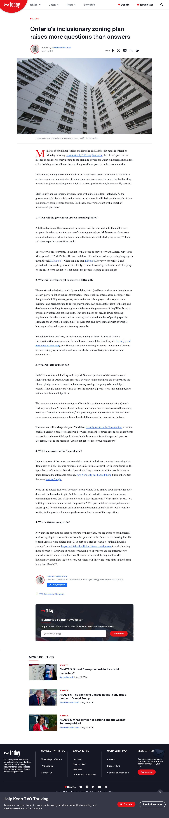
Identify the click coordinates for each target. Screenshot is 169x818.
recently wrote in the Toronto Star (104, 427)
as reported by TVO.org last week (84, 155)
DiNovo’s (90, 260)
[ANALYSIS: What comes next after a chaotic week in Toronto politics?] (43, 723)
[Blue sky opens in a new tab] (81, 787)
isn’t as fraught (54, 479)
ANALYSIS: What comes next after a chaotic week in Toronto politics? (93, 721)
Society (64, 665)
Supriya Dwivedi (66, 677)
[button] (12, 753)
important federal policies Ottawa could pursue (86, 546)
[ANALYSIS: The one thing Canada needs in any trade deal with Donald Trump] (43, 697)
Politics (34, 19)
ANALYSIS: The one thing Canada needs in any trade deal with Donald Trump (93, 696)
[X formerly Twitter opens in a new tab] (93, 787)
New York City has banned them (93, 474)
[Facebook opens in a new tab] (87, 787)
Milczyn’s (55, 260)
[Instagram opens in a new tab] (105, 787)
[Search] (161, 5)
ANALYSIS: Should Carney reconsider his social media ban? (89, 671)
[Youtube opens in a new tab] (99, 787)
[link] (113, 50)
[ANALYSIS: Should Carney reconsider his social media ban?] (43, 672)
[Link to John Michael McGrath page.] (35, 49)
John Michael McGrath (61, 48)
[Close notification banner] (160, 792)
